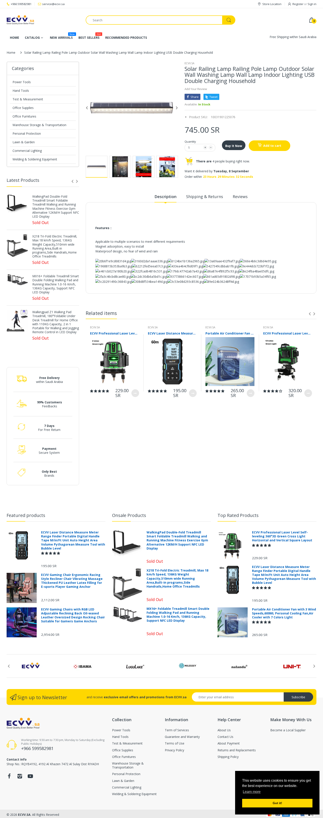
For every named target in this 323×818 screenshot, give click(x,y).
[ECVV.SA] (43, 20)
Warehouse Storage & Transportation (39, 125)
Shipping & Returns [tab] (204, 196)
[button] (100, 391)
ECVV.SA (189, 63)
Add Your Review (196, 89)
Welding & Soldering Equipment (35, 159)
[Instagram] (19, 777)
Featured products (26, 515)
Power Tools (22, 82)
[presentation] (72, 181)
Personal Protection (27, 133)
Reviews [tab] (240, 196)
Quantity (190, 141)
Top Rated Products (238, 515)
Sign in (312, 4)
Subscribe (298, 697)
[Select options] (135, 393)
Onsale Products (129, 515)
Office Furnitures (24, 116)
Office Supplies (23, 108)
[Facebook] (9, 777)
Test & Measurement (28, 99)
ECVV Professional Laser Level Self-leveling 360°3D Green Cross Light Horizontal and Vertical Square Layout (114, 333)
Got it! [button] (277, 803)
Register (297, 4)
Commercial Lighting (27, 151)
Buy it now (233, 146)
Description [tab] (165, 196)
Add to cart (272, 145)
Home (11, 52)
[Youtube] (30, 777)
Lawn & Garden (24, 142)
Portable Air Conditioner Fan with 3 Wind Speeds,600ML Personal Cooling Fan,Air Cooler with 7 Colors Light (229, 333)
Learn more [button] (252, 792)
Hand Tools (21, 90)
